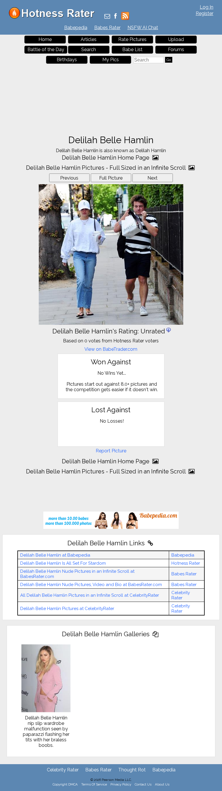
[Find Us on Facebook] (115, 16)
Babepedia (75, 27)
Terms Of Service (94, 784)
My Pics (110, 59)
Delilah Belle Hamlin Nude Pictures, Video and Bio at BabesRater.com (91, 584)
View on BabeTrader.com (110, 349)
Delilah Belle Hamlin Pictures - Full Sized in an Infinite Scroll (106, 167)
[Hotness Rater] (54, 17)
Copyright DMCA (65, 784)
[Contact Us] (107, 16)
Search (88, 49)
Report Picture (111, 451)
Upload (176, 39)
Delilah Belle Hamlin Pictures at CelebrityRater (67, 608)
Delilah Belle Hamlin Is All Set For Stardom (63, 563)
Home (45, 39)
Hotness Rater (185, 563)
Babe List (132, 49)
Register (204, 13)
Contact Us (143, 784)
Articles (89, 39)
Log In (206, 7)
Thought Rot (132, 770)
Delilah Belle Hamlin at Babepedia (55, 555)
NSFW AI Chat (142, 27)
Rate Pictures (132, 39)
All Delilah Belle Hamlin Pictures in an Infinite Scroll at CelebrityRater (89, 595)
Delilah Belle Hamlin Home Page (106, 157)
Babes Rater (107, 27)
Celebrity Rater (180, 595)
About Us (162, 784)
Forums (176, 49)
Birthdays (67, 59)
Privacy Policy (120, 784)
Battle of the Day (45, 49)
